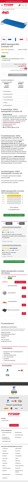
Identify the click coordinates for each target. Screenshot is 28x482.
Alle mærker (4, 478)
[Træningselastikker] (4, 301)
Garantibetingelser (7, 97)
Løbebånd (4, 451)
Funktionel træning (6, 468)
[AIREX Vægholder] (4, 277)
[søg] (22, 5)
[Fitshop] (9, 5)
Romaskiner (17, 451)
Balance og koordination (13, 310)
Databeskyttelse (18, 432)
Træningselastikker (12, 301)
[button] (3, 39)
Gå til (24, 287)
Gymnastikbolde (12, 292)
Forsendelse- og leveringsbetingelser (6, 438)
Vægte (16, 458)
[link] (7, 370)
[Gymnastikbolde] (4, 292)
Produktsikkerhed (7, 105)
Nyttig (4, 241)
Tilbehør (5, 102)
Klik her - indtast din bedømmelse (14, 215)
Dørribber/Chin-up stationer (19, 471)
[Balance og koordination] (4, 310)
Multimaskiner (5, 453)
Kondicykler (4, 463)
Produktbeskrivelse (7, 94)
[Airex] (5, 12)
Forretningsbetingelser (6, 432)
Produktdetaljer (7, 91)
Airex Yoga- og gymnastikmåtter (8, 9)
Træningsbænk (18, 455)
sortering (8, 223)
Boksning (4, 460)
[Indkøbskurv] (26, 5)
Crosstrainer (5, 448)
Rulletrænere (18, 463)
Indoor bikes (5, 458)
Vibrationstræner (18, 474)
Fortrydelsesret (18, 437)
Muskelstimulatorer (6, 474)
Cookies (3, 435)
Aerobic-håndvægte (12, 285)
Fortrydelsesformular (6, 441)
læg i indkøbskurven (17, 75)
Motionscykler (18, 448)
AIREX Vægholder (12, 276)
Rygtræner (4, 470)
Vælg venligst (5, 52)
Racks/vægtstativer (19, 465)
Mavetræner (17, 468)
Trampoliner (17, 453)
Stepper (4, 465)
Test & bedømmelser (8, 99)
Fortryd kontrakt (14, 425)
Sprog (21, 223)
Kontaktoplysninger (19, 435)
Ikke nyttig (10, 241)
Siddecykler (17, 460)
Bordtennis (4, 455)
